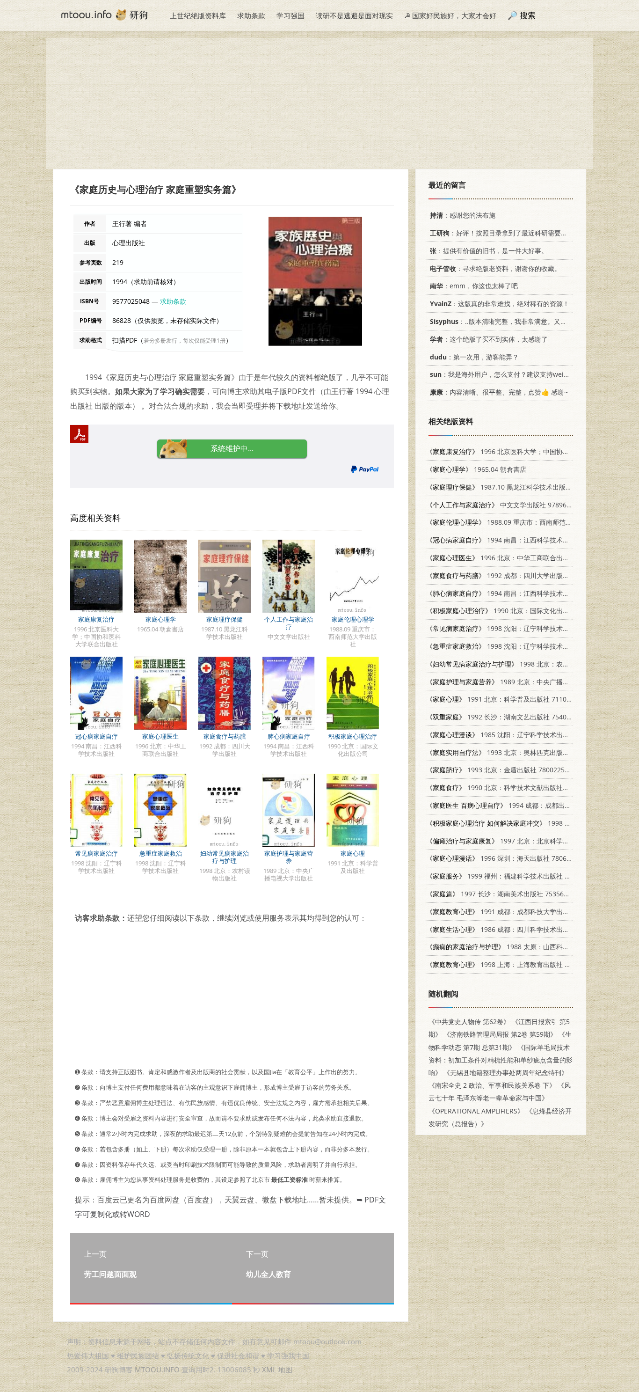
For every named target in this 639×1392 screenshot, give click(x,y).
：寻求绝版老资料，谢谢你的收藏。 (495, 268)
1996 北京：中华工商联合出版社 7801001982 (520, 557)
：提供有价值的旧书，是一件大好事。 (489, 250)
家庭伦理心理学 (353, 619)
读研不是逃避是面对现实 (354, 15)
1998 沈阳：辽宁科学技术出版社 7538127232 (524, 628)
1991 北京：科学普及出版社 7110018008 (507, 699)
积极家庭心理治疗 (352, 736)
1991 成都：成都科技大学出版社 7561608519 (520, 911)
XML (269, 1369)
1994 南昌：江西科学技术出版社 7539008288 (524, 593)
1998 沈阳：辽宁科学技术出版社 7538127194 (524, 646)
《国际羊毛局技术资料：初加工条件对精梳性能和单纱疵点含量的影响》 (500, 1060)
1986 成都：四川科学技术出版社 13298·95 (516, 929)
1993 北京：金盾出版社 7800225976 (501, 769)
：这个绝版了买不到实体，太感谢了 (489, 339)
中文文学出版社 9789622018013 (511, 504)
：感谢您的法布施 (462, 215)
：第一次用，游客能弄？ (474, 356)
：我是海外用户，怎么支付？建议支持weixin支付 (508, 374)
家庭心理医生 (160, 736)
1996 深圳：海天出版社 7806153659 (507, 858)
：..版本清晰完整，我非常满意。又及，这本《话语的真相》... (534, 321)
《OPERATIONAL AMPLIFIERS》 (476, 1110)
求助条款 (251, 15)
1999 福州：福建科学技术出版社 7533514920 (514, 876)
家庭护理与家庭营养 (288, 857)
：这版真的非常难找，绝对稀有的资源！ (499, 303)
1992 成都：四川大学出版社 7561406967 (517, 575)
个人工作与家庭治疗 (288, 623)
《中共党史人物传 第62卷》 (469, 1021)
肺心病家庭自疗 (289, 736)
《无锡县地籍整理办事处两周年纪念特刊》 (505, 1072)
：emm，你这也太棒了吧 (474, 285)
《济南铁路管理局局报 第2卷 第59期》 (500, 1034)
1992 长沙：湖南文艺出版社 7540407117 (507, 716)
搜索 (528, 15)
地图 (285, 1369)
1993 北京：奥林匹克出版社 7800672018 (517, 752)
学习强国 (290, 15)
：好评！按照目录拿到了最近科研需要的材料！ (508, 232)
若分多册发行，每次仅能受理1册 (184, 340)
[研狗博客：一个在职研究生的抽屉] (104, 14)
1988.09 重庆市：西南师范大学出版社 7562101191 (532, 522)
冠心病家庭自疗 (96, 736)
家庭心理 (353, 853)
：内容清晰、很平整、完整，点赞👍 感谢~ (499, 392)
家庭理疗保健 (224, 619)
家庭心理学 (160, 619)
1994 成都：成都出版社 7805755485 (521, 805)
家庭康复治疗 (96, 619)
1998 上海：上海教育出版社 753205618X (514, 964)
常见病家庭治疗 (96, 853)
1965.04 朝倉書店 (476, 469)
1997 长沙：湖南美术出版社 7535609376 (504, 893)
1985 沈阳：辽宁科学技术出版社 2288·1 (512, 734)
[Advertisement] (319, 103)
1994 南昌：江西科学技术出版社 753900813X (524, 539)
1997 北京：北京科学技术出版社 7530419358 (530, 840)
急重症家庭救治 (160, 853)
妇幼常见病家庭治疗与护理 (224, 857)
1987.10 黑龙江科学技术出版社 (499, 487)
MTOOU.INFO (157, 1369)
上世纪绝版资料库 (198, 15)
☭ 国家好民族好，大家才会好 (450, 15)
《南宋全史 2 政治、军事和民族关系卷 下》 (492, 1085)
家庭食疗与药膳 (224, 736)
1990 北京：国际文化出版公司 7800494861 (524, 610)
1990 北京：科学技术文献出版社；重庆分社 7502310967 (530, 787)
